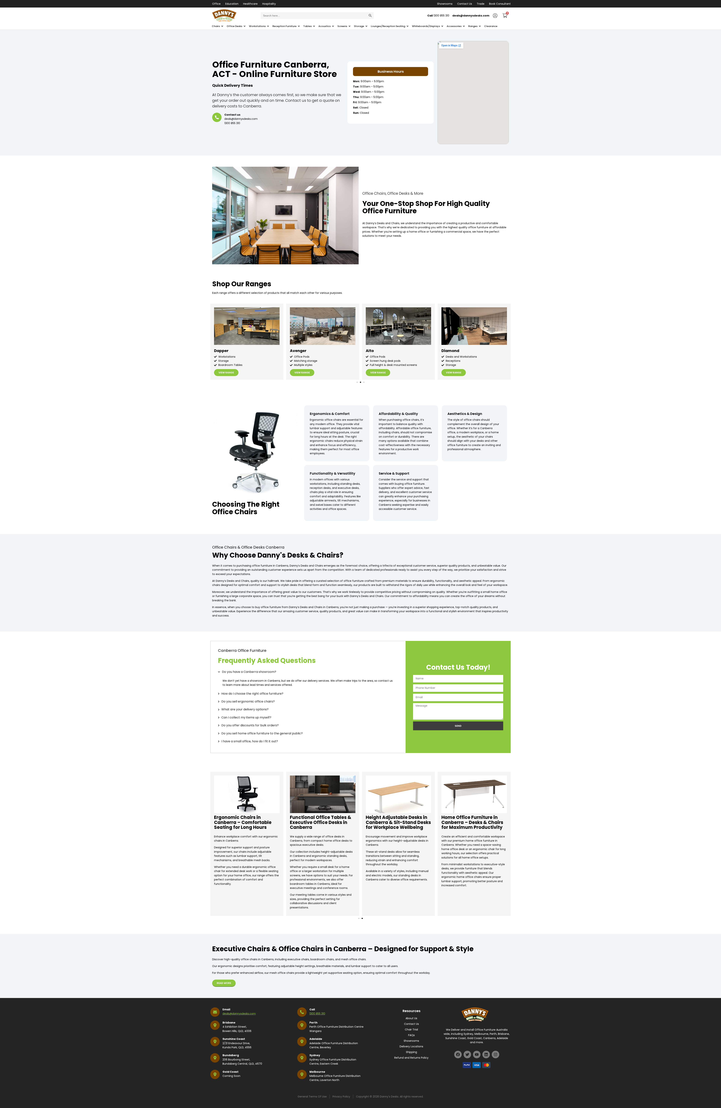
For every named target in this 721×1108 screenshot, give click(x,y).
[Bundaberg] (215, 1058)
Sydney (314, 1055)
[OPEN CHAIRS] (222, 26)
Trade (480, 4)
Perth (313, 1022)
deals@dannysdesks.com (239, 1013)
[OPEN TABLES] (314, 26)
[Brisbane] (215, 1025)
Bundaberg (230, 1055)
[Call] (302, 1012)
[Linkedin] (486, 1054)
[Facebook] (458, 1054)
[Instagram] (495, 1054)
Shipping (411, 1052)
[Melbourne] (302, 1074)
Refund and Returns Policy (411, 1058)
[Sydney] (302, 1058)
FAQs (411, 1035)
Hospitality (269, 4)
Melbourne (317, 1072)
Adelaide (315, 1039)
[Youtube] (476, 1054)
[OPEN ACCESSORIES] (463, 26)
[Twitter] (467, 1054)
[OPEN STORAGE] (366, 26)
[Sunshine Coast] (215, 1041)
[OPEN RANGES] (479, 26)
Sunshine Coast (233, 1039)
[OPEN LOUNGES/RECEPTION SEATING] (407, 26)
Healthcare (250, 4)
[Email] (215, 1012)
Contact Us (464, 4)
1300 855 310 (317, 1013)
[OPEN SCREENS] (349, 26)
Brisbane (228, 1022)
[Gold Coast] (215, 1074)
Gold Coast (230, 1072)
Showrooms (445, 4)
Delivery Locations (411, 1046)
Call (312, 1009)
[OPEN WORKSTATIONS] (268, 26)
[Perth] (302, 1025)
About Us (411, 1018)
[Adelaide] (302, 1041)
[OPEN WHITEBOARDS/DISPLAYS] (442, 26)
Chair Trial (411, 1029)
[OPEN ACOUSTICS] (333, 26)
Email (226, 1009)
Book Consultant (500, 4)
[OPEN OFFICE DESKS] (244, 26)
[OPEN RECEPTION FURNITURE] (298, 26)
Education (231, 4)
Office (216, 4)
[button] (357, 382)
